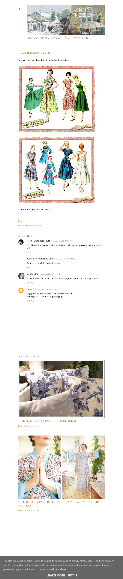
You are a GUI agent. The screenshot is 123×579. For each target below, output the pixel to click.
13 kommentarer (31, 511)
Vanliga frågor (61, 37)
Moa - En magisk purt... (39, 240)
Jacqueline (32, 274)
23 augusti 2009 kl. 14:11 (50, 274)
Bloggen (33, 37)
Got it (73, 575)
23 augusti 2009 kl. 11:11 (62, 241)
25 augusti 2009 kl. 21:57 (51, 289)
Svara (30, 252)
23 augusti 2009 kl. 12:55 (67, 259)
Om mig (44, 37)
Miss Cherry (33, 289)
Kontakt (78, 37)
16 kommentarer (31, 426)
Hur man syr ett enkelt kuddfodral (47, 421)
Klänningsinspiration (34, 225)
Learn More (56, 575)
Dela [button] (20, 221)
